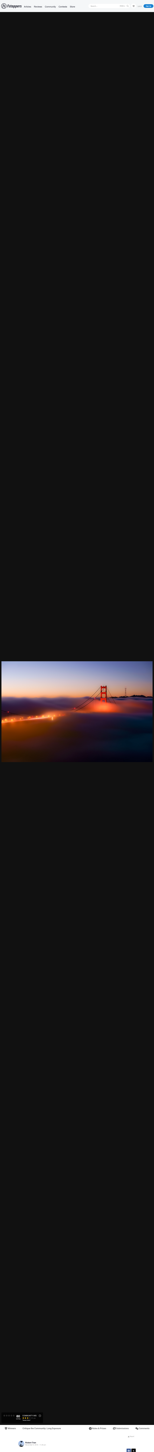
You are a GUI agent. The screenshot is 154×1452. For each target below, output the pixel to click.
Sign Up (148, 6)
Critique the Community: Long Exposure (41, 1428)
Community (50, 6)
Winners (11, 1428)
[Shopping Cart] (133, 5)
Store (72, 6)
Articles (27, 6)
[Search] (128, 6)
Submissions (122, 1428)
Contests (63, 6)
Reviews (38, 6)
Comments (143, 1428)
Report (131, 1436)
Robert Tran (30, 1442)
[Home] (11, 6)
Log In (140, 6)
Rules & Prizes (99, 1428)
